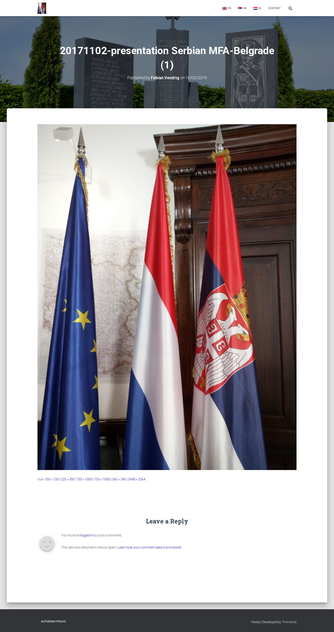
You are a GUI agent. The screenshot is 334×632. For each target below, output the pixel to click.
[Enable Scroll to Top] (325, 623)
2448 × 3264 (136, 479)
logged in (86, 535)
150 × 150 (52, 479)
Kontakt (275, 8)
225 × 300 (68, 479)
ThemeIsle (289, 622)
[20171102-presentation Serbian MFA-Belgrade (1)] (167, 297)
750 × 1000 (84, 479)
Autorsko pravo (53, 621)
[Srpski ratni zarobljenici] (42, 8)
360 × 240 (119, 479)
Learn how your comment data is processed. (150, 547)
